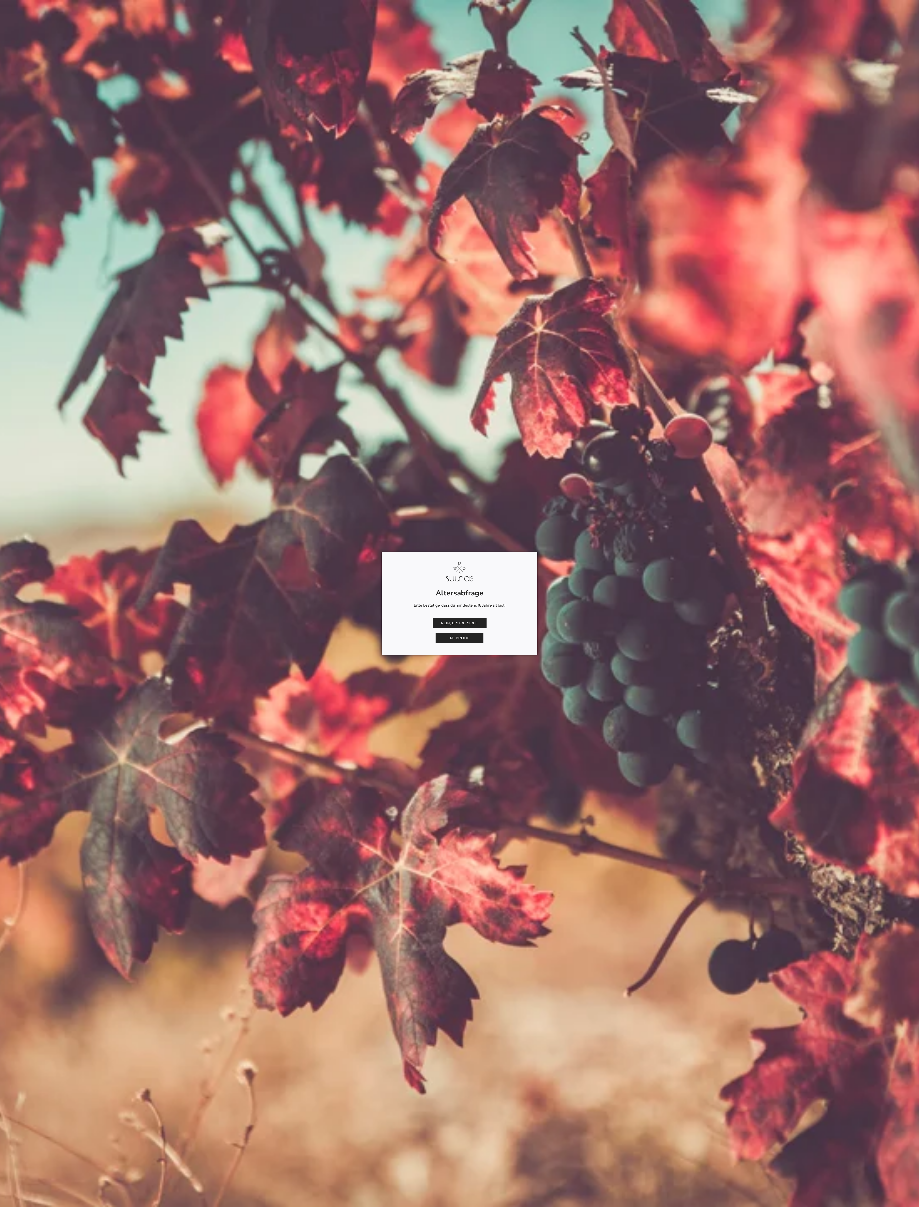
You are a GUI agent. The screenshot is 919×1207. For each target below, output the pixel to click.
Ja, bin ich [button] (459, 638)
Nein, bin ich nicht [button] (459, 623)
